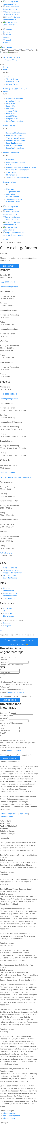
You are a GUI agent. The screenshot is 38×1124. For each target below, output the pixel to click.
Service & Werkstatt (11, 153)
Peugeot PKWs (12, 119)
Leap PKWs (10, 103)
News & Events (12, 84)
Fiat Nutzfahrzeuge (14, 145)
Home (5, 67)
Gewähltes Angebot (8, 657)
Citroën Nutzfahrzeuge (15, 138)
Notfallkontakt (6, 553)
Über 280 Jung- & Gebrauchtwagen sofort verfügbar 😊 (19, 642)
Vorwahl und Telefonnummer (11, 665)
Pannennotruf (8, 591)
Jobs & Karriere (12, 194)
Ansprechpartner (13, 192)
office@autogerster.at (12, 57)
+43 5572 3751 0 (10, 60)
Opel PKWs (10, 114)
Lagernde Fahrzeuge (14, 98)
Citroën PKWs (11, 111)
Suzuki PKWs (11, 116)
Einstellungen (8, 616)
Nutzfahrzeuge (9, 126)
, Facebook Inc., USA (14, 1069)
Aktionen (9, 77)
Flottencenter (11, 175)
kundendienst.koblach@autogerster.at (16, 477)
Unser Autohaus (9, 182)
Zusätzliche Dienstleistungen (17, 177)
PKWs (5, 91)
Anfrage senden (9, 700)
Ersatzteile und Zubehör (15, 162)
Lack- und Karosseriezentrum (18, 170)
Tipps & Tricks (12, 79)
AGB (5, 611)
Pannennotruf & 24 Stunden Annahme (21, 167)
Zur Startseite (9, 266)
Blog (5, 69)
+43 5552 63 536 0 (9, 394)
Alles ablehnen (9, 1118)
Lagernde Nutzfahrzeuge (16, 133)
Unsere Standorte (13, 197)
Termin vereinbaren (14, 199)
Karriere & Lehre (12, 82)
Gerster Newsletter (10, 568)
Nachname (4, 662)
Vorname (4, 660)
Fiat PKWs (10, 108)
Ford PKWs (10, 106)
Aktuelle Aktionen (13, 101)
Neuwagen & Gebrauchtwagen (15, 89)
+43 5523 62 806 (8, 473)
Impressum (7, 608)
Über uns (10, 189)
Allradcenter (11, 172)
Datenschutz (8, 613)
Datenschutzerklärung (15, 692)
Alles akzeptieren (10, 1113)
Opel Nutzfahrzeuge (14, 135)
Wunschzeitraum (6, 715)
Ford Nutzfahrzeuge (14, 143)
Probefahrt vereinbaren (15, 121)
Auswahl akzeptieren (11, 1116)
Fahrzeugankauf (9, 575)
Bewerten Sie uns (13, 202)
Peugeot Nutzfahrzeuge (15, 140)
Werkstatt (10, 160)
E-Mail (3, 675)
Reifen (8, 165)
